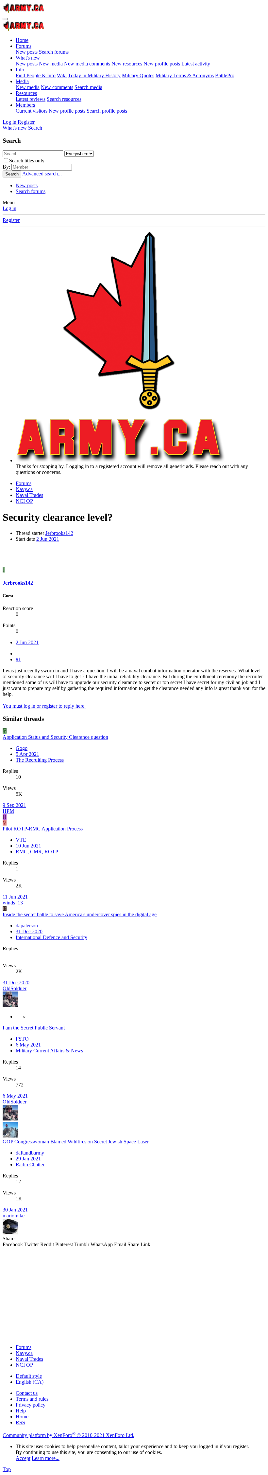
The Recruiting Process (40, 760)
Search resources (64, 99)
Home (22, 40)
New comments (57, 87)
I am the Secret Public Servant (34, 1027)
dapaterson (27, 925)
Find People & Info (36, 75)
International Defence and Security (51, 937)
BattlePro (224, 75)
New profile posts (161, 63)
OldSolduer (14, 988)
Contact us (27, 1393)
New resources (126, 63)
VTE (21, 840)
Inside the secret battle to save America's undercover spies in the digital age (80, 914)
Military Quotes (138, 75)
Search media (88, 87)
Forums (23, 46)
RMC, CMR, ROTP (37, 851)
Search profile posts (107, 111)
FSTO (22, 1039)
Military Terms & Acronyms (185, 75)
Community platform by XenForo (68, 1435)
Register (11, 220)
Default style (29, 1376)
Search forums (54, 52)
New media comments (87, 63)
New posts (27, 52)
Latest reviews (30, 99)
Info (20, 69)
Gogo (21, 748)
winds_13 (13, 902)
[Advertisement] (134, 1293)
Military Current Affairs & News (49, 1050)
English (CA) (29, 1382)
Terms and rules (32, 1399)
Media (22, 81)
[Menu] (5, 19)
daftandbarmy (30, 1153)
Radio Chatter (30, 1164)
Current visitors (31, 111)
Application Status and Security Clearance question (55, 737)
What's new (28, 58)
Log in (9, 208)
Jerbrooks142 (59, 533)
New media (51, 63)
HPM (8, 811)
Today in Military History (94, 75)
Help (21, 1410)
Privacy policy (30, 1405)
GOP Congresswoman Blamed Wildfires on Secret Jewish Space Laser (76, 1141)
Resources (26, 93)
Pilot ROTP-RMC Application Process (43, 828)
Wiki (62, 75)
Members (25, 105)
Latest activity (195, 63)
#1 (18, 659)
